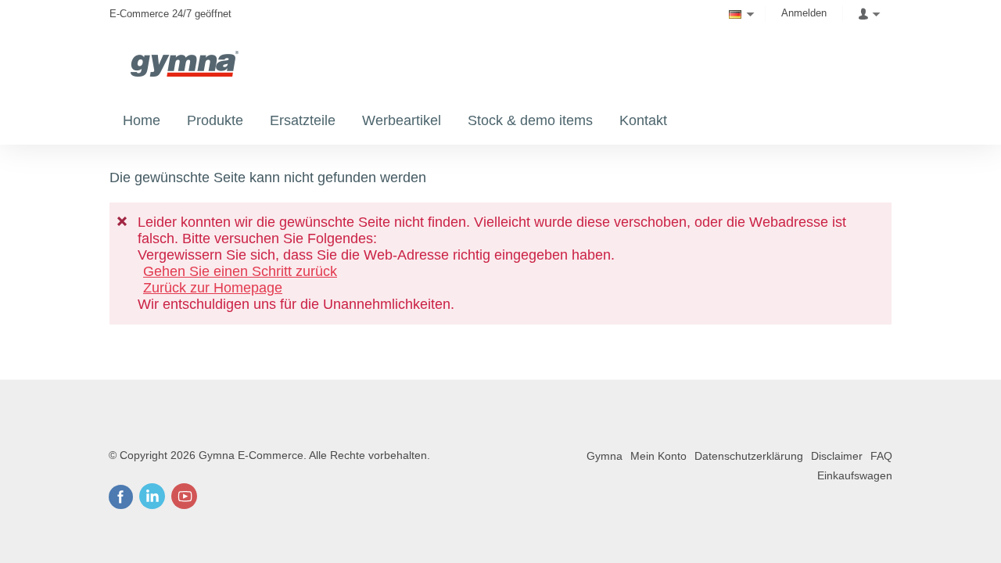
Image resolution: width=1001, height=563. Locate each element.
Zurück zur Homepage (212, 288)
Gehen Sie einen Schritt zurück (240, 271)
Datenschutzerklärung (748, 456)
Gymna (604, 456)
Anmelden (804, 13)
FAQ (881, 456)
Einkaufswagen (854, 475)
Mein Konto (658, 456)
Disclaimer (837, 456)
